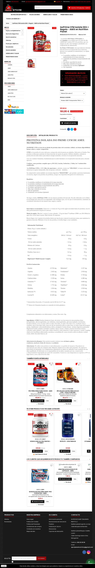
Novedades (9, 47)
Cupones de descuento (56, 531)
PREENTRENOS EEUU (66, 15)
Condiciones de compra (34, 526)
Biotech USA (11, 78)
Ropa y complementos (13, 30)
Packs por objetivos (12, 44)
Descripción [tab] (32, 135)
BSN (9, 100)
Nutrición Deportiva (18, 15)
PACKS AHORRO (34, 15)
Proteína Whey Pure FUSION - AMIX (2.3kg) (40, 391)
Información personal (55, 519)
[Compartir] (68, 129)
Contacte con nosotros (34, 529)
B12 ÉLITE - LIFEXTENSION (68, 441)
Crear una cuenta (85, 1)
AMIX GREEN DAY (12, 71)
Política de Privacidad (33, 524)
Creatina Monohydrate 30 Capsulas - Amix (67, 470)
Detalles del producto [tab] (48, 135)
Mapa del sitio (31, 531)
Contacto (75, 515)
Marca (81, 34)
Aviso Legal (30, 519)
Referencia (63, 34)
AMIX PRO (10, 75)
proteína (65, 40)
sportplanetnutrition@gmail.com (35, 1)
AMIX (9, 68)
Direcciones (52, 529)
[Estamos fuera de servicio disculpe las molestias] (90, 563)
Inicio (6, 27)
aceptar (4, 566)
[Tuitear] (71, 129)
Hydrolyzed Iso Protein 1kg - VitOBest (40, 442)
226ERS (10, 65)
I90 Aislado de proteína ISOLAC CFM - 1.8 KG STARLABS (68, 391)
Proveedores (9, 83)
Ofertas (8, 40)
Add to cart (37, 451)
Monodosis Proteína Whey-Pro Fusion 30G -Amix (40, 492)
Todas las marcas (12, 19)
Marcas (7, 62)
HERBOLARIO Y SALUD (50, 15)
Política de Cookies (32, 522)
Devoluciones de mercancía (57, 522)
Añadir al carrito (68, 123)
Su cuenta (53, 515)
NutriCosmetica (11, 37)
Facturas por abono (55, 526)
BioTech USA (11, 96)
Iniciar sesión (74, 1)
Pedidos (51, 524)
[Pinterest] (75, 129)
